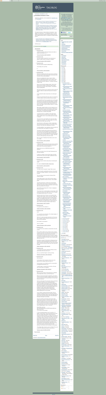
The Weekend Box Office (67, 148)
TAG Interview (64, 61)
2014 (63, 72)
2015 (63, 71)
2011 (63, 76)
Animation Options (65, 285)
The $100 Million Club (66, 93)
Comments (64, 388)
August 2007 (65, 222)
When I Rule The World (65, 248)
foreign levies (64, 62)
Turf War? (64, 139)
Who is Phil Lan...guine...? (66, 318)
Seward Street (64, 298)
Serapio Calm (64, 251)
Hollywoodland (64, 328)
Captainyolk (64, 244)
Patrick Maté (64, 332)
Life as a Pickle (64, 354)
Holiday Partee (65, 180)
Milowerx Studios (64, 336)
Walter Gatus (64, 284)
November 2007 (65, 218)
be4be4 (63, 307)
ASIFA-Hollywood (64, 48)
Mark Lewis (63, 324)
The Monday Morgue (65, 314)
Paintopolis (63, 372)
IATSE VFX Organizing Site (66, 45)
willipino (63, 292)
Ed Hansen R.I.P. (65, 133)
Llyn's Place (64, 300)
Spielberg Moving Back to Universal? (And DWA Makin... (67, 205)
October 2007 (65, 219)
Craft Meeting (64, 55)
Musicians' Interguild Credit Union (67, 52)
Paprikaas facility (46, 41)
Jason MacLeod (64, 17)
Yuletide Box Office (66, 113)
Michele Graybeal (64, 288)
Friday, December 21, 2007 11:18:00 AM (43, 140)
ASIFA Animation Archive (66, 49)
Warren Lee (63, 320)
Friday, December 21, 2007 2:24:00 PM (43, 157)
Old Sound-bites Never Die (67, 144)
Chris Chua (66, 269)
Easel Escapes (64, 344)
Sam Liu (63, 325)
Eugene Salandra (64, 362)
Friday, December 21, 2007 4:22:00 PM (43, 165)
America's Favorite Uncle (66, 359)
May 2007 (64, 226)
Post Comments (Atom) (41, 337)
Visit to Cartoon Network (66, 189)
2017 (63, 68)
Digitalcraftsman (69, 348)
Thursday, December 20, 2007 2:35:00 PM (43, 61)
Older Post (57, 335)
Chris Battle (64, 239)
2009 (63, 79)
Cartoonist (68, 371)
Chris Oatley (64, 341)
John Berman (64, 243)
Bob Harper (63, 293)
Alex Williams (64, 378)
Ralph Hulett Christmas (65, 59)
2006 (63, 233)
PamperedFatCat (64, 369)
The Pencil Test (64, 364)
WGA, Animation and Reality (67, 161)
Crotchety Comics (65, 382)
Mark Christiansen (65, 266)
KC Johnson (68, 18)
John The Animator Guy (65, 257)
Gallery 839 (63, 57)
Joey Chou (63, 265)
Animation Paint (67, 274)
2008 (63, 80)
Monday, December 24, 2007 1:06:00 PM (43, 246)
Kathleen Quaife (64, 352)
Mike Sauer (66, 19)
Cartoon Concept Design (66, 278)
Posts (63, 386)
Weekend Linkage (65, 212)
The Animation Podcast (65, 310)
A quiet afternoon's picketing (67, 199)
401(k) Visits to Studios (66, 136)
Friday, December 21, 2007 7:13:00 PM (43, 203)
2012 (63, 75)
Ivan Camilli (64, 252)
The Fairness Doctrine (66, 94)
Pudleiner (65, 350)
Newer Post (35, 335)
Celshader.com (64, 289)
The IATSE (63, 44)
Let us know (62, 236)
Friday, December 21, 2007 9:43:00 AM (43, 70)
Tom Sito (63, 363)
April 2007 (64, 227)
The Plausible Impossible (66, 334)
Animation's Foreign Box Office (68, 141)
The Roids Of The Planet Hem (66, 255)
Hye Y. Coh (67, 270)
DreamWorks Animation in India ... (42, 15)
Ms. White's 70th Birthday (67, 125)
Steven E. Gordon (65, 287)
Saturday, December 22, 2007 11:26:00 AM (44, 225)
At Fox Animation (65, 194)
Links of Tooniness (66, 176)
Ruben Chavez (64, 261)
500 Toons (63, 340)
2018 (63, 67)
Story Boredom (64, 367)
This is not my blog (65, 331)
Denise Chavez (64, 260)
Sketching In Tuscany (65, 375)
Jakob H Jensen (64, 301)
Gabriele (63, 343)
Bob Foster (63, 280)
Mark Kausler (64, 309)
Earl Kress (67, 316)
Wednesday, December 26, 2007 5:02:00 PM (44, 269)
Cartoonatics (64, 358)
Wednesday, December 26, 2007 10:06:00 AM (44, 254)
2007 (63, 81)
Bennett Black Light (65, 240)
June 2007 (64, 225)
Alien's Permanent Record (66, 379)
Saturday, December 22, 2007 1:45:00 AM (43, 208)
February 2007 (65, 230)
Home (46, 335)
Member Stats (64, 58)
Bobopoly (63, 327)
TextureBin (63, 348)
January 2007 (65, 231)
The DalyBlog (64, 273)
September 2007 (65, 221)
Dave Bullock (70, 247)
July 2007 (64, 223)
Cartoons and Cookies (65, 296)
